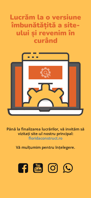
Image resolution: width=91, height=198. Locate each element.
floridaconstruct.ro (45, 138)
